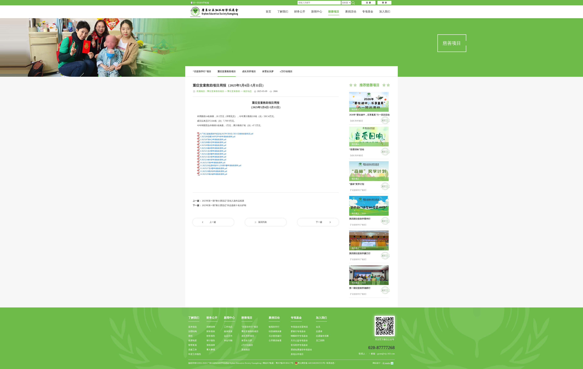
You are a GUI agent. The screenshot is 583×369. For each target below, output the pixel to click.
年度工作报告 (194, 354)
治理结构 (192, 331)
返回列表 (262, 222)
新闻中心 (316, 11)
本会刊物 (228, 340)
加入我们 (384, 11)
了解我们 (282, 11)
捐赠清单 (210, 327)
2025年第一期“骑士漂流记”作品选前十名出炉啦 (224, 205)
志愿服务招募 (322, 336)
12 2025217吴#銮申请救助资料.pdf (213, 168)
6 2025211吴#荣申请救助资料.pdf (213, 151)
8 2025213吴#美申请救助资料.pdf (213, 157)
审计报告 (210, 340)
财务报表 (210, 331)
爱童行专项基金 (298, 331)
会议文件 (228, 336)
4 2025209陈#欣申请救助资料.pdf (213, 145)
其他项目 (245, 349)
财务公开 (299, 11)
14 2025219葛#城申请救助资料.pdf (213, 174)
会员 (318, 327)
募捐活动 (350, 11)
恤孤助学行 (274, 327)
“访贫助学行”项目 (202, 71)
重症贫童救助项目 (227, 71)
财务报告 (210, 336)
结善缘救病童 (275, 331)
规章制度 (192, 340)
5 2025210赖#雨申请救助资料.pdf (213, 148)
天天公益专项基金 (299, 340)
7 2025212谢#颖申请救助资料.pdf (213, 154)
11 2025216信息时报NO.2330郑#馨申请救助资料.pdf (220, 165)
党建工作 (192, 349)
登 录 (384, 3)
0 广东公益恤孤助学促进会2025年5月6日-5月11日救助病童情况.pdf (226, 134)
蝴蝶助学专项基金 (299, 336)
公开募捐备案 (275, 340)
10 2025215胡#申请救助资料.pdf (212, 163)
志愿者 (319, 331)
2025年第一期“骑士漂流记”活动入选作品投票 (223, 201)
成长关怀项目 (249, 71)
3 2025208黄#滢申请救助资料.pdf (213, 142)
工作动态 (228, 327)
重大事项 (210, 349)
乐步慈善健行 (275, 336)
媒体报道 (228, 331)
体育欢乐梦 (268, 71)
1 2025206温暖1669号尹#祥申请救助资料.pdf (217, 137)
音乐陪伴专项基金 (299, 345)
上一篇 (213, 222)
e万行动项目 (286, 71)
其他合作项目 (297, 354)
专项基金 (367, 11)
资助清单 (210, 345)
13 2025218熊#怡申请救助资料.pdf (213, 171)
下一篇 (319, 222)
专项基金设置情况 (299, 327)
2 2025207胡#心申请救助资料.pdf (213, 139)
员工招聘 (320, 340)
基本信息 (192, 327)
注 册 (368, 3)
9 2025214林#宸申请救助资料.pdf (213, 160)
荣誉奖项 (192, 345)
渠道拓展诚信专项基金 (301, 349)
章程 (190, 336)
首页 (268, 11)
